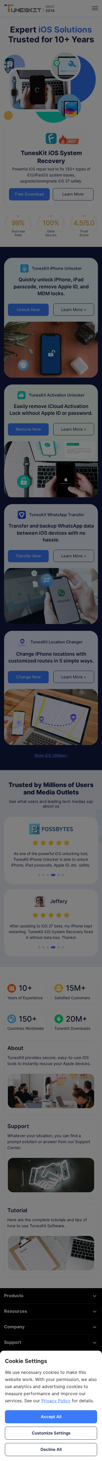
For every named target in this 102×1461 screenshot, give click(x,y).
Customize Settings (51, 1433)
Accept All (51, 1416)
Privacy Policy (55, 1400)
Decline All (51, 1449)
